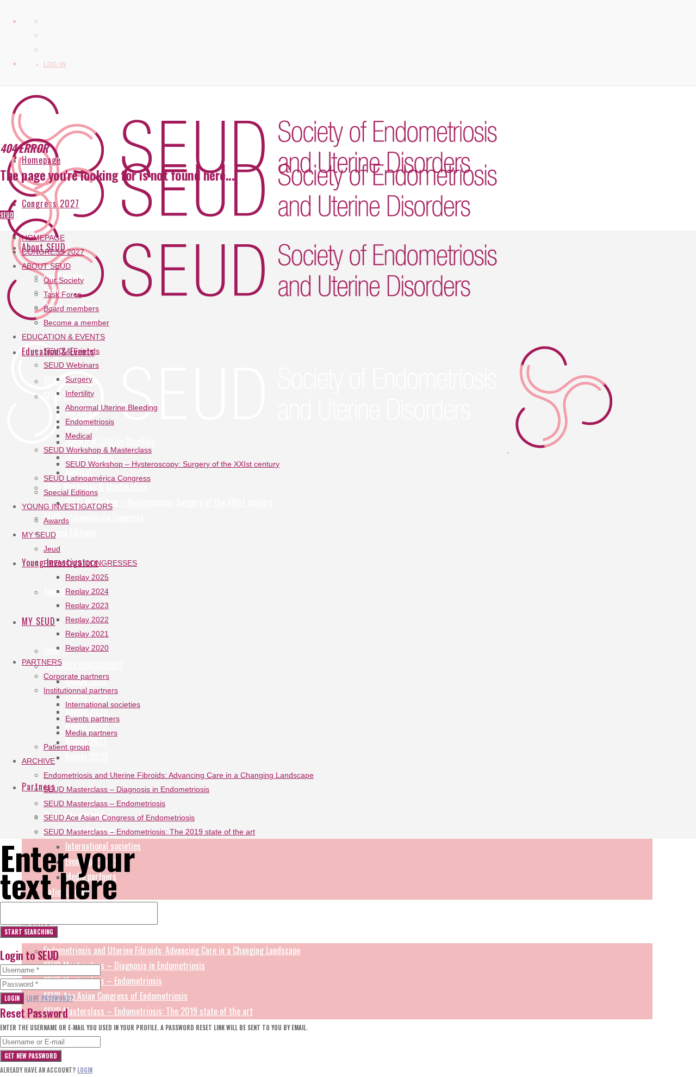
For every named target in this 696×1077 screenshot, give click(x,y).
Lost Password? (49, 998)
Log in (55, 64)
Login (12, 998)
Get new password (30, 1055)
